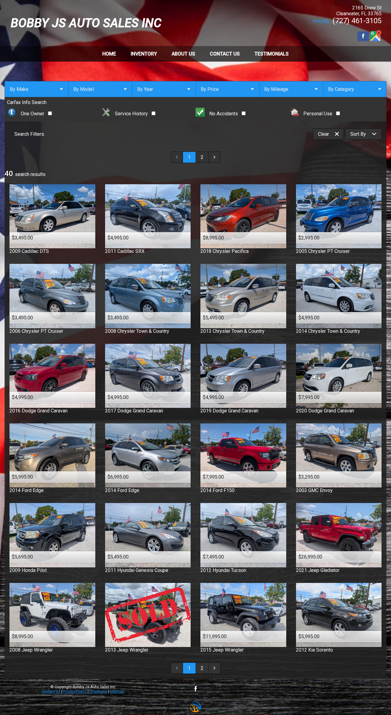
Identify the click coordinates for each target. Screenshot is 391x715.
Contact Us (50, 691)
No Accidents (223, 114)
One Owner (33, 114)
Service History (131, 114)
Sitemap (117, 691)
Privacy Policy (75, 691)
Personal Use (318, 114)
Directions (98, 691)
